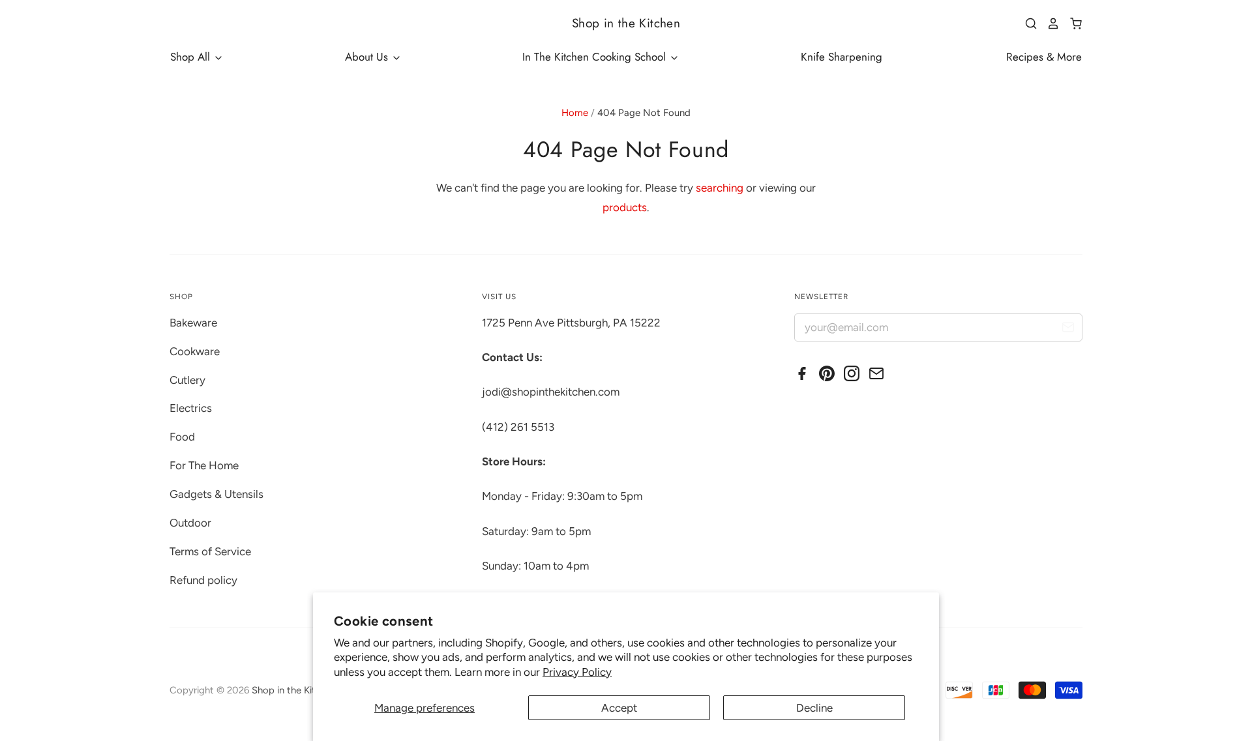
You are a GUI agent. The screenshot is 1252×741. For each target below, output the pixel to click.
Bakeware (193, 322)
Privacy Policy (577, 671)
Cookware (195, 351)
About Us (368, 57)
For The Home (204, 465)
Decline (814, 707)
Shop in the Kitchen (626, 23)
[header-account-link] (1048, 23)
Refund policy (203, 580)
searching (719, 187)
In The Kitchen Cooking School (595, 57)
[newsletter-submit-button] (1067, 329)
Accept (619, 707)
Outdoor (190, 522)
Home (574, 113)
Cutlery (187, 379)
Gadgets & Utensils (216, 494)
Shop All (191, 57)
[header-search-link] (1026, 23)
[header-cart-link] (1071, 23)
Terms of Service (210, 551)
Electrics (191, 407)
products (625, 207)
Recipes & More (1044, 57)
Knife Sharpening (841, 57)
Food (182, 436)
